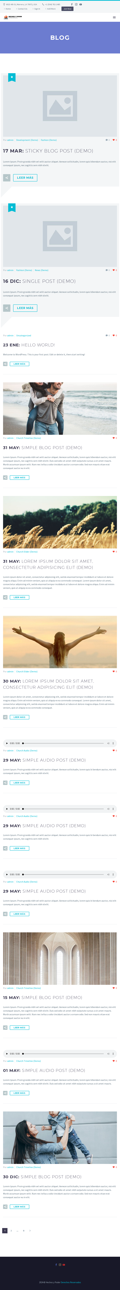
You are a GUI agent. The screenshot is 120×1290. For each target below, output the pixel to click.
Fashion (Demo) (49, 139)
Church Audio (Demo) (26, 750)
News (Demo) (41, 270)
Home (8, 8)
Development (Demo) (27, 139)
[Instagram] (76, 4)
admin (10, 139)
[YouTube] (80, 4)
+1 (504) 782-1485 (52, 4)
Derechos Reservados (71, 1282)
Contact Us (22, 8)
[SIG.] (30, 1230)
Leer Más (25, 177)
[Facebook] (72, 4)
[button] (6, 177)
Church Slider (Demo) (26, 551)
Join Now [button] (67, 8)
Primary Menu (114, 17)
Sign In (37, 8)
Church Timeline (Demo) (28, 438)
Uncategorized (23, 335)
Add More (51, 8)
